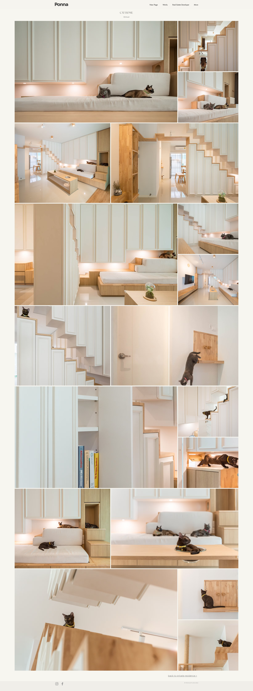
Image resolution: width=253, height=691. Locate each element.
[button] (165, 5)
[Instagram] (57, 684)
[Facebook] (62, 684)
